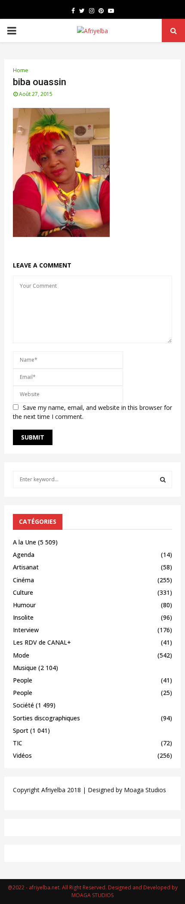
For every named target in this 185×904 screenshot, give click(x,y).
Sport (20, 730)
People (22, 680)
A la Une (24, 542)
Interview (26, 630)
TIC (17, 743)
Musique (25, 668)
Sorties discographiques (46, 718)
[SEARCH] (163, 479)
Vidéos (22, 755)
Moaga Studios (145, 790)
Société (23, 705)
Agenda (23, 554)
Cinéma (23, 580)
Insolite (23, 617)
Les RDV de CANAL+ (42, 642)
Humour (24, 605)
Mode (21, 655)
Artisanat (26, 567)
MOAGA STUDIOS (92, 895)
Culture (23, 592)
